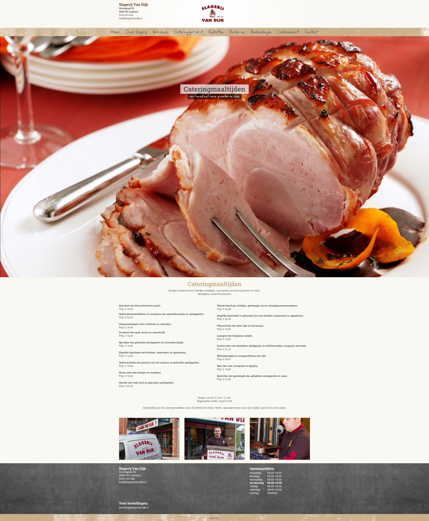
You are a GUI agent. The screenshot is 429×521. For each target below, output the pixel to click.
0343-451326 (126, 15)
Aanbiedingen (261, 32)
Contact (311, 32)
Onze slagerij (136, 32)
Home (115, 32)
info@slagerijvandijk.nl (131, 18)
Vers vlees (160, 32)
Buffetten (216, 32)
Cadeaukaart (288, 32)
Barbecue (237, 32)
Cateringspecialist (188, 32)
